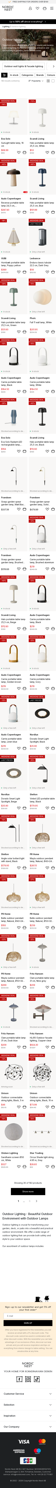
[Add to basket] (24, 152)
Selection (9, 1404)
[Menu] (51, 8)
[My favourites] (37, 8)
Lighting (5, 26)
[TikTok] (36, 1378)
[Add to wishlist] (18, 152)
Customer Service (14, 1393)
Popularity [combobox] (36, 81)
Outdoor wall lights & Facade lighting (23, 66)
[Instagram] (28, 1378)
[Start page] (8, 8)
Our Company (11, 1426)
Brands (40, 75)
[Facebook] (19, 1378)
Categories (27, 75)
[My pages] (30, 8)
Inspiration (9, 1415)
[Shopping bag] (44, 8)
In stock (14, 75)
